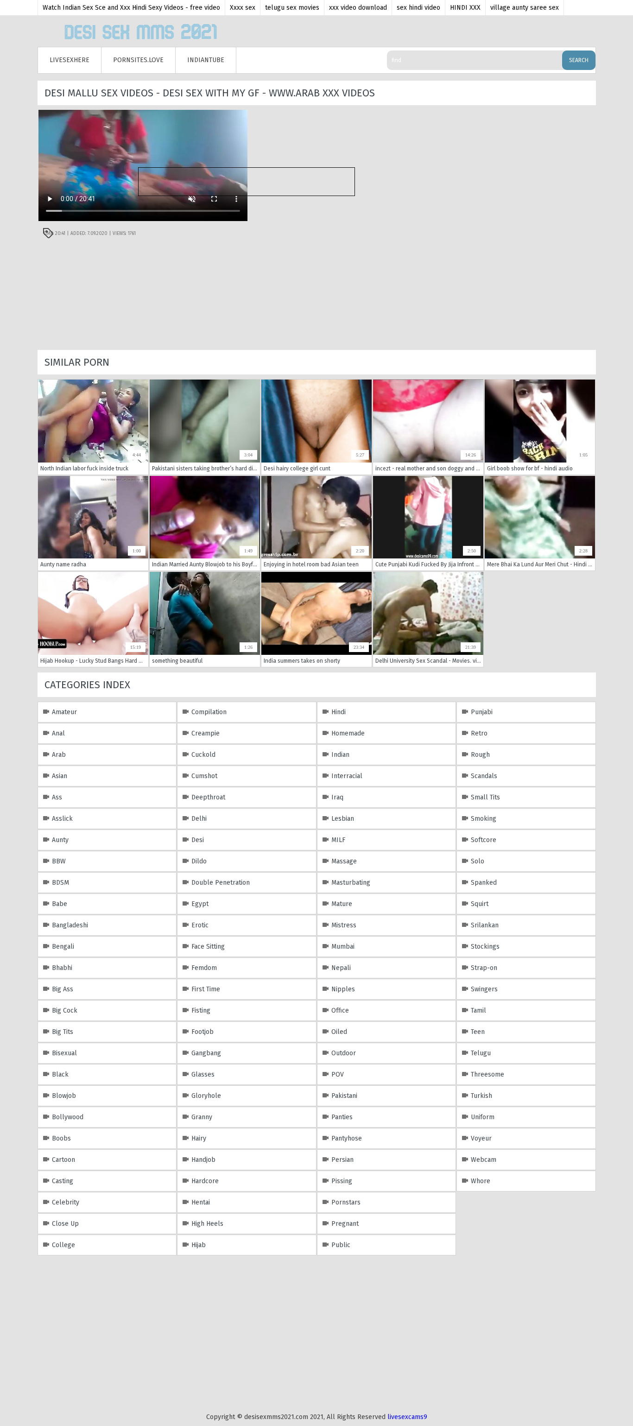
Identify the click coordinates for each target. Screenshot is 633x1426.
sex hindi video (418, 8)
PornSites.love (138, 60)
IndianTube (205, 60)
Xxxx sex (242, 8)
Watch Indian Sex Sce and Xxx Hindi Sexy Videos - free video (131, 8)
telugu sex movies (292, 8)
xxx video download (358, 8)
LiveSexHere (69, 60)
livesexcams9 (407, 1417)
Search (579, 60)
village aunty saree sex (524, 8)
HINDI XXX (465, 8)
